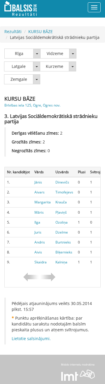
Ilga (37, 222)
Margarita (42, 202)
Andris (39, 242)
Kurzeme (54, 66)
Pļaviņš (61, 212)
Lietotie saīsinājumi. (31, 338)
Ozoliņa (61, 222)
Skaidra (40, 262)
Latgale (19, 66)
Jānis (38, 182)
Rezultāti (13, 31)
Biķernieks (63, 252)
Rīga (19, 53)
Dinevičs (62, 182)
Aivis (38, 252)
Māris (39, 212)
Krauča (61, 202)
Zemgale (18, 79)
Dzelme (61, 232)
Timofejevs (64, 192)
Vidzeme (55, 53)
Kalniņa (61, 262)
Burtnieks (63, 242)
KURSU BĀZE (40, 31)
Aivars (39, 192)
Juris (37, 232)
